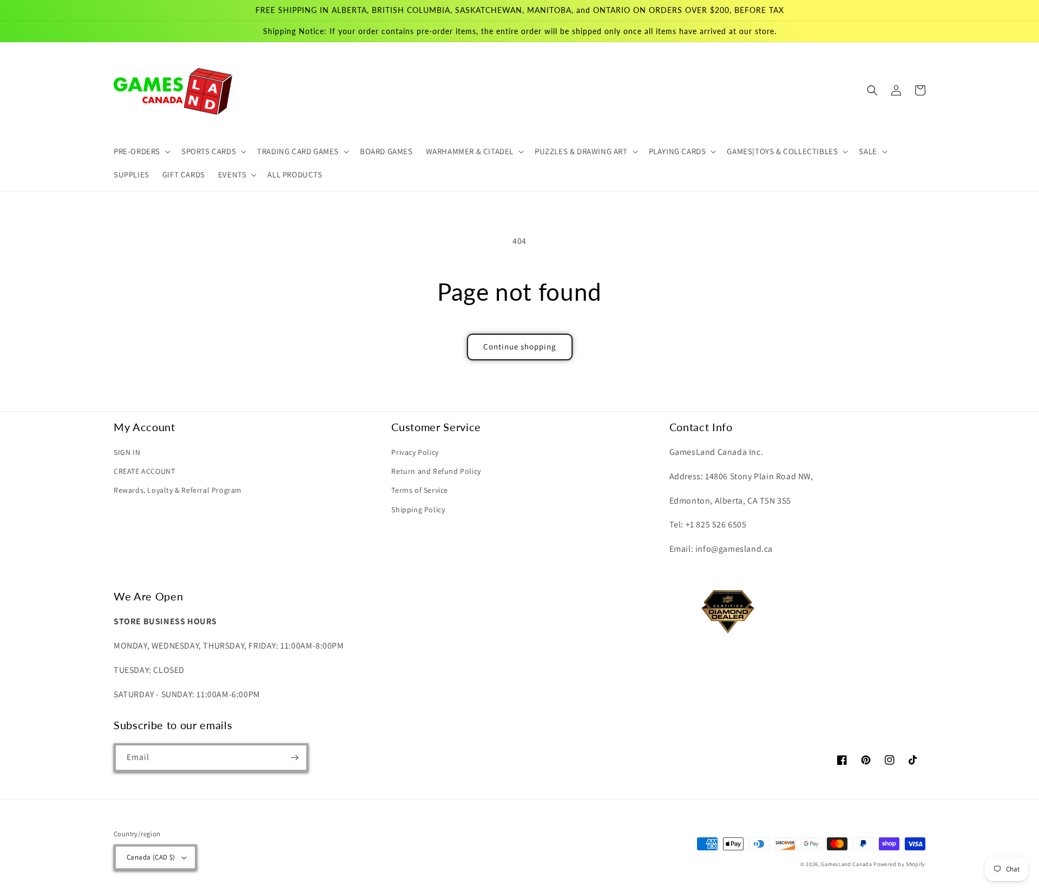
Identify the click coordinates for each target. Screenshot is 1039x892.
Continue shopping (519, 346)
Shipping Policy (418, 509)
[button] (141, 151)
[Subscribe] (294, 757)
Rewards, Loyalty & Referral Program (178, 490)
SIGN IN (127, 452)
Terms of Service (419, 490)
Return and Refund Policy (436, 471)
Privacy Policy (414, 452)
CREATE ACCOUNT (144, 471)
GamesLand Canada (846, 864)
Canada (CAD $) (151, 857)
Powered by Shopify (899, 864)
